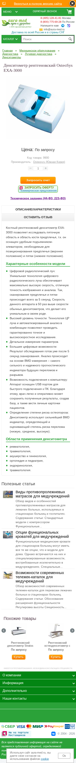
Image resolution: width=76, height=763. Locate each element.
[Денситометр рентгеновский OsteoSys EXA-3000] (38, 138)
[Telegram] (63, 26)
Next (72, 630)
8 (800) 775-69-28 (51, 21)
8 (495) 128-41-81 (51, 18)
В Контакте (53, 734)
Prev (3, 630)
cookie (45, 758)
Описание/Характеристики (38, 209)
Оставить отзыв (38, 217)
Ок (64, 755)
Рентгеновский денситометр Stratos (20, 644)
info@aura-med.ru (54, 29)
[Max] (68, 25)
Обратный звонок (45, 11)
